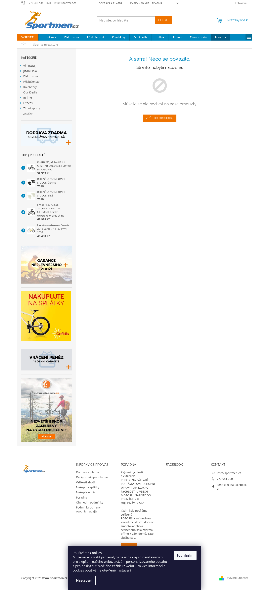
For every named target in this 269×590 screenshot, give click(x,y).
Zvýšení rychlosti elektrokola (132, 474)
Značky (27, 114)
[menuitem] (27, 37)
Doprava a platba (110, 3)
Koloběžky (30, 87)
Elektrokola (30, 76)
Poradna (81, 497)
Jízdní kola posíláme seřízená (134, 512)
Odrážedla (30, 92)
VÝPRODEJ (29, 66)
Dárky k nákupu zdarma (146, 3)
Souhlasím (185, 555)
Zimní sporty (31, 108)
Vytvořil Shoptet (237, 578)
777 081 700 (225, 479)
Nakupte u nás (86, 492)
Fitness (28, 103)
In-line (27, 97)
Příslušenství (31, 82)
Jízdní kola (30, 71)
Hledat (163, 20)
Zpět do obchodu (159, 118)
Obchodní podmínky (89, 502)
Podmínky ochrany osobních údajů (88, 509)
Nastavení (84, 580)
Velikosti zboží (85, 482)
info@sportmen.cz (229, 473)
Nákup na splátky (87, 487)
